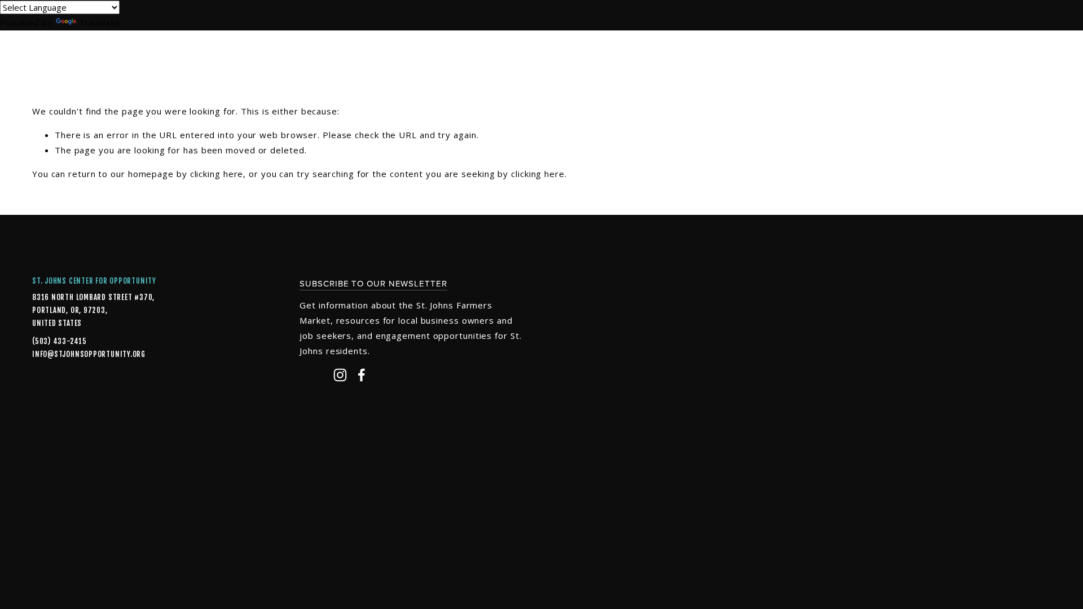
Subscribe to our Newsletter (373, 283)
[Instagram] (340, 375)
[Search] (123, 50)
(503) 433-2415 (59, 341)
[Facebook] (361, 375)
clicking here (217, 173)
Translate (99, 22)
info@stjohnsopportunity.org (68, 354)
